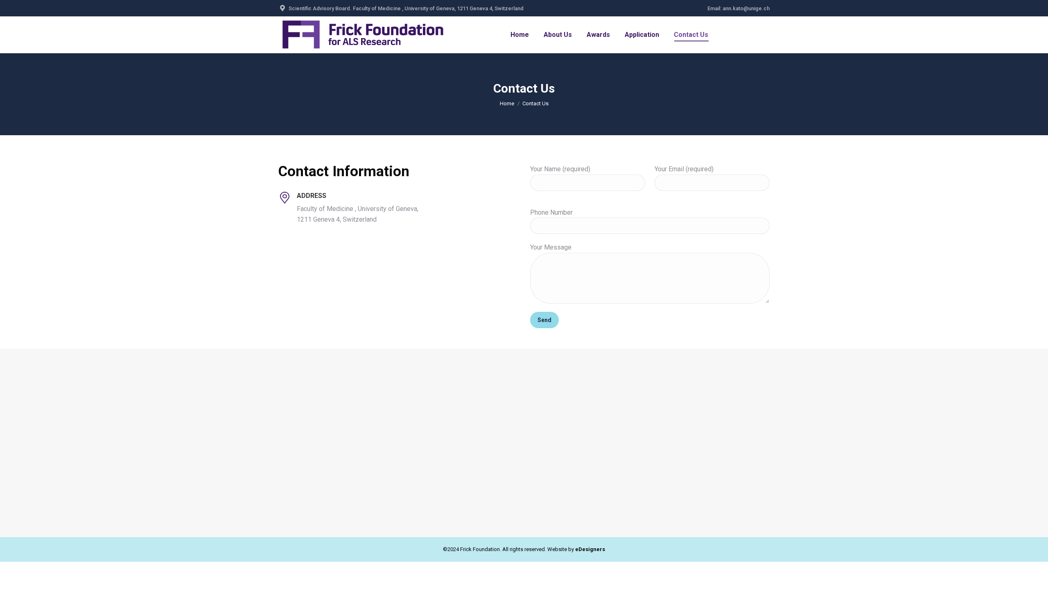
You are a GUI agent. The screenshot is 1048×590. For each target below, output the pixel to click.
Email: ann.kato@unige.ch (738, 8)
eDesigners (590, 549)
